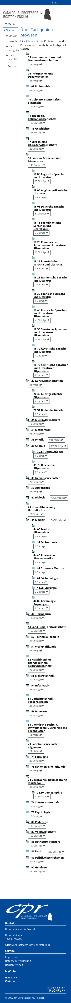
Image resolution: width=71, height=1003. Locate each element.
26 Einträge (35, 816)
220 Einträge (36, 871)
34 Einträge (35, 715)
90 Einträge (55, 439)
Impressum (11, 957)
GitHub (12, 981)
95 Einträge (35, 669)
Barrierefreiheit (14, 965)
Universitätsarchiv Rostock (20, 929)
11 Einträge (35, 617)
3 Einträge (40, 232)
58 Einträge (35, 689)
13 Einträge (41, 339)
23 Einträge (35, 705)
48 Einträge (35, 90)
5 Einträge (34, 734)
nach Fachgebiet (13, 48)
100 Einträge (36, 845)
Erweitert (13, 41)
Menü (11, 24)
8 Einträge (34, 384)
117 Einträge (57, 446)
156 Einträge (36, 630)
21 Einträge (35, 786)
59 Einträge (35, 679)
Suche (10, 30)
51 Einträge (41, 213)
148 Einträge (36, 165)
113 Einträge (36, 825)
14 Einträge (35, 806)
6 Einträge (34, 650)
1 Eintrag (39, 197)
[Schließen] (27, 154)
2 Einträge (34, 64)
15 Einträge (41, 252)
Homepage (11, 977)
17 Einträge (41, 181)
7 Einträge (40, 400)
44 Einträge (35, 640)
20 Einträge (35, 514)
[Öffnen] (27, 69)
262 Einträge (55, 851)
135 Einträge (57, 497)
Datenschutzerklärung (18, 961)
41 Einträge (41, 320)
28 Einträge (35, 148)
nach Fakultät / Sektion (12, 61)
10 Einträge (35, 423)
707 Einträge (57, 520)
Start (55, 2)
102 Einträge (36, 835)
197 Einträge (36, 122)
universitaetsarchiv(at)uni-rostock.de (29, 944)
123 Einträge (36, 132)
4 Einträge (40, 268)
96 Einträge (35, 433)
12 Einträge (35, 106)
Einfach (13, 35)
